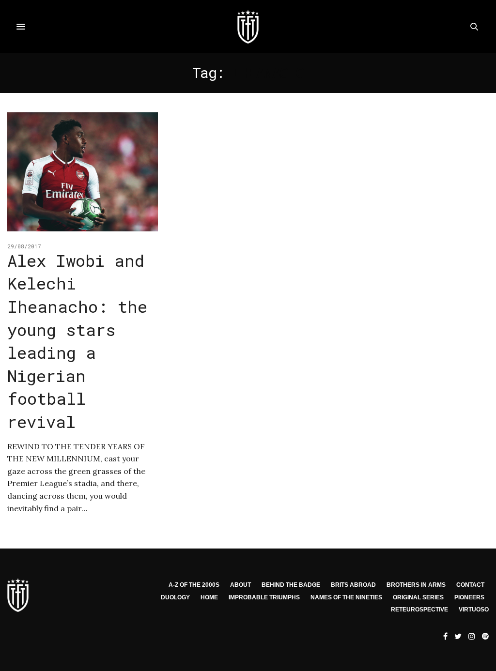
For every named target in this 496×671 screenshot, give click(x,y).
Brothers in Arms (416, 584)
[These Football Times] (248, 27)
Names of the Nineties (346, 597)
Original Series (418, 597)
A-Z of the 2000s (194, 584)
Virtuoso (474, 609)
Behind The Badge (291, 584)
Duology (175, 597)
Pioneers (469, 597)
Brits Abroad (353, 584)
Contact (470, 584)
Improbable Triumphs (264, 597)
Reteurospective (419, 609)
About (240, 584)
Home (209, 597)
